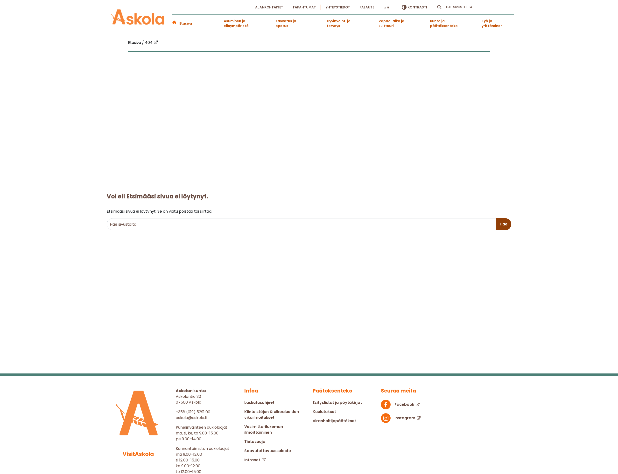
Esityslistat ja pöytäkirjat (337, 402)
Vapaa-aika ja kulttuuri (391, 23)
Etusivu (185, 23)
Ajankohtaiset (269, 7)
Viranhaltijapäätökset (334, 421)
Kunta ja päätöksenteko (444, 23)
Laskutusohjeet (259, 402)
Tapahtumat (304, 7)
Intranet (252, 460)
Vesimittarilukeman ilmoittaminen (263, 429)
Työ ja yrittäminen (492, 23)
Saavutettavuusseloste (267, 451)
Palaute (366, 7)
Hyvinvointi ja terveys (339, 23)
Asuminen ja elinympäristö (236, 23)
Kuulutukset (324, 411)
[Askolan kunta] (138, 17)
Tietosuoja (254, 441)
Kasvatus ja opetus (285, 23)
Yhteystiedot (338, 7)
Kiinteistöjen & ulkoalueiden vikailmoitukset (271, 414)
